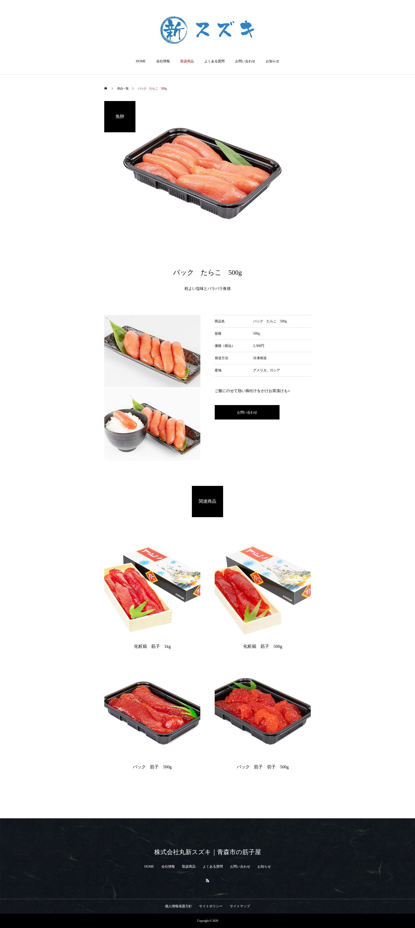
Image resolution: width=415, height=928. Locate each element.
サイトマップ (240, 906)
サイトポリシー (211, 906)
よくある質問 (214, 61)
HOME (141, 61)
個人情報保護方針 (178, 906)
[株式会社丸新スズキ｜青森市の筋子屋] (207, 30)
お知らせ (272, 61)
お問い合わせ (245, 61)
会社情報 (163, 61)
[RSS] (207, 880)
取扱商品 (187, 61)
